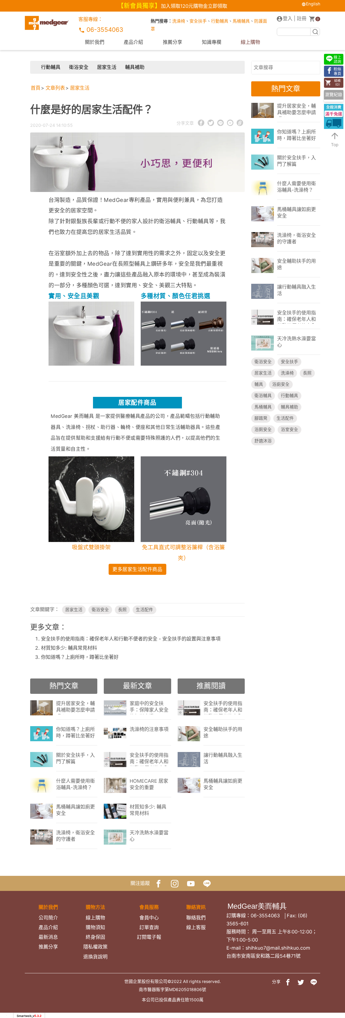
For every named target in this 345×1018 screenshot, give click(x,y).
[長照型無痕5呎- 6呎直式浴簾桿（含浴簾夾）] (183, 498)
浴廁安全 (280, 384)
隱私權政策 (95, 947)
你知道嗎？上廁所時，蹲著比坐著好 (80, 657)
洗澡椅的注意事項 (149, 729)
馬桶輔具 (241, 20)
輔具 (258, 384)
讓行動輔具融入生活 (222, 758)
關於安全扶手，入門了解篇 (75, 758)
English (313, 3)
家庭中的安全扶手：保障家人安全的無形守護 (149, 707)
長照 (122, 609)
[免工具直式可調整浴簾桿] (183, 333)
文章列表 (55, 88)
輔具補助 (134, 67)
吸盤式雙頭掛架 (91, 547)
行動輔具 (219, 20)
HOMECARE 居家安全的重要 (149, 784)
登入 (287, 18)
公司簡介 (48, 918)
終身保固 (95, 937)
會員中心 (149, 918)
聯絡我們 (196, 918)
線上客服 (196, 927)
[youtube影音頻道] (190, 883)
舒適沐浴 (263, 440)
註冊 (301, 18)
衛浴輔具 (263, 395)
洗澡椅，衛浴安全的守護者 (75, 836)
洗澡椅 (178, 20)
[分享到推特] (300, 981)
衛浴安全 (78, 67)
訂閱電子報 (149, 937)
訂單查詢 (149, 927)
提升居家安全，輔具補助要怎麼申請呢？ (75, 707)
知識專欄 (211, 42)
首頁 (35, 88)
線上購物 (250, 42)
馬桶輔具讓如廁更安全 (75, 810)
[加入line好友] (207, 883)
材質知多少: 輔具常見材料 (69, 648)
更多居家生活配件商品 (137, 569)
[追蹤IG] (174, 883)
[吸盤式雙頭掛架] (91, 333)
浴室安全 (289, 429)
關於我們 (94, 42)
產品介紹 (133, 42)
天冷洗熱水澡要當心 (149, 836)
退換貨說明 (95, 957)
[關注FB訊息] (158, 883)
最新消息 (48, 937)
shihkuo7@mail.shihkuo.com (278, 948)
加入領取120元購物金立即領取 (194, 6)
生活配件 (144, 609)
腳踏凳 (260, 418)
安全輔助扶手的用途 (222, 732)
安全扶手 (198, 20)
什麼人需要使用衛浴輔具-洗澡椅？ (75, 784)
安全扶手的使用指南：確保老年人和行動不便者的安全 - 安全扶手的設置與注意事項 (130, 639)
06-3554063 (104, 29)
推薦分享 (172, 42)
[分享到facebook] (287, 981)
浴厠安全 (263, 429)
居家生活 (106, 67)
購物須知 (95, 927)
